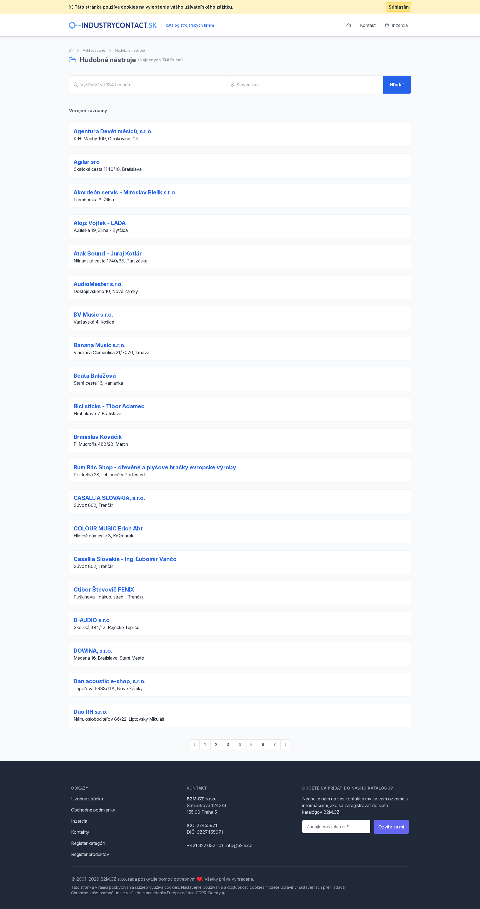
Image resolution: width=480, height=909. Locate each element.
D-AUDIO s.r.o (92, 620)
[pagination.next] (285, 744)
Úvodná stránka (87, 799)
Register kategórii (88, 843)
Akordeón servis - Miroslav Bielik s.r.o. (125, 192)
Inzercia (399, 25)
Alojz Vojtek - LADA (100, 223)
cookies (171, 887)
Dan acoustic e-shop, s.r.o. (110, 681)
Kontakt (368, 25)
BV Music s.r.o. (93, 314)
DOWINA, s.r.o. (93, 650)
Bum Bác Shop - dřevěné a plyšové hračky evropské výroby (155, 467)
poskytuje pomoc (155, 879)
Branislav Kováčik (98, 437)
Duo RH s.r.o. (91, 711)
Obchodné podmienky (93, 810)
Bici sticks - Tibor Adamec (109, 406)
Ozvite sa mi (391, 827)
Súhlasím (399, 7)
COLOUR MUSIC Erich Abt (108, 528)
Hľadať (397, 84)
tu (223, 892)
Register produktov (90, 854)
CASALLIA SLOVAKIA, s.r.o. (109, 498)
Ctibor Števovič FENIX (104, 589)
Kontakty (80, 832)
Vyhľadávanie (94, 50)
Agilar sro (87, 162)
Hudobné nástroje (130, 50)
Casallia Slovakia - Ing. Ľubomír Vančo (125, 559)
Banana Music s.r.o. (100, 345)
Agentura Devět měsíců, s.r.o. (113, 131)
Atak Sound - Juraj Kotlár (108, 253)
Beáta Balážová (95, 375)
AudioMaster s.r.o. (98, 284)
